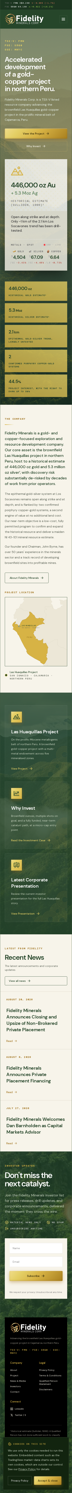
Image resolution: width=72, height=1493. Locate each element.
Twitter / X (20, 1415)
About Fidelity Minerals (24, 578)
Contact (14, 1391)
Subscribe (33, 1276)
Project (14, 1375)
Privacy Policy (47, 1370)
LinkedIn (19, 1408)
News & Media (18, 1381)
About (13, 1370)
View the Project (33, 133)
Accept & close (48, 1480)
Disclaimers (45, 1389)
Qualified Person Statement (48, 1382)
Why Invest (33, 146)
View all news (17, 981)
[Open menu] (63, 19)
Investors (15, 1386)
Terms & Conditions (50, 1375)
